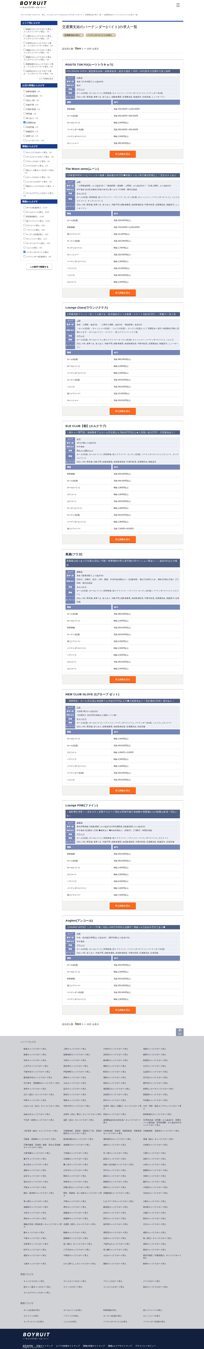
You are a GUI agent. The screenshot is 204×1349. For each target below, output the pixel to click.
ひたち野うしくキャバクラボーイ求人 (79, 1264)
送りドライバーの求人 (152, 1310)
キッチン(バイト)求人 (38, 243)
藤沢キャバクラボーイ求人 (154, 1182)
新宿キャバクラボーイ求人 (74, 1094)
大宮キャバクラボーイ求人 (35, 1213)
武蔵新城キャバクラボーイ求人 (116, 1193)
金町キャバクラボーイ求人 (114, 1145)
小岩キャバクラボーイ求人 (154, 1164)
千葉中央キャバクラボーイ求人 (37, 1072)
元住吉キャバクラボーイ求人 (155, 1193)
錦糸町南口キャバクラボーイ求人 (157, 1114)
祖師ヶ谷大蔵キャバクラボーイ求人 (118, 1164)
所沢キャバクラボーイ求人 (114, 1218)
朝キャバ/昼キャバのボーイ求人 (37, 1287)
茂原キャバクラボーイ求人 (154, 1244)
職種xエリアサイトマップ (120, 1346)
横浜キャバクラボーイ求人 (114, 1176)
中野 (79, 934)
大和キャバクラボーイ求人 (74, 1060)
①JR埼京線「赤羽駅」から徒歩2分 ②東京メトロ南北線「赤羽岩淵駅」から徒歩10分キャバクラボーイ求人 (162, 1122)
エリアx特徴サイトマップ (68, 1346)
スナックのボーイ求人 (38, 177)
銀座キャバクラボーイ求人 (35, 1049)
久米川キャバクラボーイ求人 (75, 1170)
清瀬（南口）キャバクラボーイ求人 (158, 1139)
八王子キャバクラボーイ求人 (36, 1066)
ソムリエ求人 (34, 248)
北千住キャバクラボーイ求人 (155, 1077)
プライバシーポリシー (145, 1346)
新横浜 (80, 572)
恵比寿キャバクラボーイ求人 (75, 1066)
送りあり (32, 118)
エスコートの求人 (31, 1316)
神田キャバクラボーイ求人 (114, 1066)
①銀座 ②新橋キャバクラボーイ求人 (40, 1139)
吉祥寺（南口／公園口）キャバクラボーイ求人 (122, 1107)
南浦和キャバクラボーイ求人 (75, 1218)
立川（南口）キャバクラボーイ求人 (39, 1094)
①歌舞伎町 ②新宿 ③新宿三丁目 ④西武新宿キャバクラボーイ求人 (82, 1132)
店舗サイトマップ (44, 1346)
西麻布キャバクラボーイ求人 (155, 1170)
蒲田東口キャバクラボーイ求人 (116, 1089)
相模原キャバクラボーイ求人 (36, 1207)
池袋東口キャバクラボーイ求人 (76, 1145)
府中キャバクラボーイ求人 (114, 1100)
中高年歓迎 (33, 109)
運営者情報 (28, 1346)
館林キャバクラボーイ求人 (154, 1264)
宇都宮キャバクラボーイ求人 (75, 1255)
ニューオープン (35, 140)
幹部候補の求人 (110, 1310)
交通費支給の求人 (72, 35)
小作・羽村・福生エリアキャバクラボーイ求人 (162, 1107)
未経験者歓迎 (34, 96)
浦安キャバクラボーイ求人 (35, 1255)
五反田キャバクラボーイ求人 (155, 1072)
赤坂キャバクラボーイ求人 (114, 1083)
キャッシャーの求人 (151, 1316)
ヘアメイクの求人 (71, 1316)
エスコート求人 (35, 225)
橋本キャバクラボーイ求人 (114, 1187)
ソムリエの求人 (70, 1322)
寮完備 (31, 114)
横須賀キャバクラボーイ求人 (115, 1207)
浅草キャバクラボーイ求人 (154, 1159)
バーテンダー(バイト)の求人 (99, 35)
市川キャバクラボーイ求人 (114, 1170)
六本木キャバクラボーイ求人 (115, 1049)
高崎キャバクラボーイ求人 (114, 1264)
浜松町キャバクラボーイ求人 (115, 1094)
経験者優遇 (33, 91)
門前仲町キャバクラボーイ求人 (76, 1072)
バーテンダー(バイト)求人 (37, 252)
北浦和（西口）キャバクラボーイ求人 (79, 1224)
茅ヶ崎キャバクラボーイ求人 (36, 1201)
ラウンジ (81, 89)
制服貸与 (32, 131)
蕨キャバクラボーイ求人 (34, 1232)
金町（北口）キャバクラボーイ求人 (78, 1120)
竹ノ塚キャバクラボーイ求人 (115, 1153)
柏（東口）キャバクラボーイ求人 (77, 1244)
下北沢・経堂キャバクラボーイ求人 (39, 1120)
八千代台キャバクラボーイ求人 (76, 1250)
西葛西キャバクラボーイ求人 (155, 1094)
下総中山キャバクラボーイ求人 (116, 1244)
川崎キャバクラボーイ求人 (154, 1176)
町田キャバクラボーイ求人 (114, 1072)
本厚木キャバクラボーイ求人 (75, 1182)
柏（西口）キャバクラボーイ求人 (157, 1238)
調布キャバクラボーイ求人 (74, 1077)
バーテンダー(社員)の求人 (154, 1322)
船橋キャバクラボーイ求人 (74, 1232)
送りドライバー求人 (38, 221)
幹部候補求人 (35, 216)
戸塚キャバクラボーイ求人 (74, 1201)
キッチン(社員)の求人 (112, 1316)
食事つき (32, 136)
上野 (79, 182)
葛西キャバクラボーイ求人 (74, 1100)
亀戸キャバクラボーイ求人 (35, 1159)
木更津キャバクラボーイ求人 (36, 1244)
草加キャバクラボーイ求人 (35, 1218)
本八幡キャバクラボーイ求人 (115, 1250)
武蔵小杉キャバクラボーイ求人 (76, 1187)
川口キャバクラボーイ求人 (154, 1224)
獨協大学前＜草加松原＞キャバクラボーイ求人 (43, 1225)
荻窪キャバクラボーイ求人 (114, 1159)
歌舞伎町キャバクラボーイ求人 (76, 1054)
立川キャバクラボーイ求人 (154, 1066)
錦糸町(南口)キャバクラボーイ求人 (78, 1139)
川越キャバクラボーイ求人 (154, 1213)
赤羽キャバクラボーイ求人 (35, 1089)
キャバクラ (82, 193)
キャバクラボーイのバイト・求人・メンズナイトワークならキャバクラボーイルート (52, 15)
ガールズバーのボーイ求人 (40, 157)
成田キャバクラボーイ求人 (154, 1232)
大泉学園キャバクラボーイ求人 (37, 1153)
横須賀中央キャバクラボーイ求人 (38, 1077)
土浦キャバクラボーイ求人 (35, 1264)
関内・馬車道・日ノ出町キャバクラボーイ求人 (82, 1194)
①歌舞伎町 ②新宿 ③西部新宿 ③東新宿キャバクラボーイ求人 (122, 1132)
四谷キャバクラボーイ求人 (114, 1114)
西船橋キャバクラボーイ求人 (75, 1238)
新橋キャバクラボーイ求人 (35, 1054)
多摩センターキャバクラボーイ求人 (158, 1089)
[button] (81, 35)
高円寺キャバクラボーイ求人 (155, 1083)
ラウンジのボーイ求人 (38, 161)
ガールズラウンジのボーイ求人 (37, 1293)
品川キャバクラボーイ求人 (74, 1089)
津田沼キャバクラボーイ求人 (115, 1232)
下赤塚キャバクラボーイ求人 (75, 1153)
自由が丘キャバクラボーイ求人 (37, 1114)
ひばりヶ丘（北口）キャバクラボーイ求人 (42, 1106)
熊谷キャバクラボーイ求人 (154, 1218)
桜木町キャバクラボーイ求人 (155, 1207)
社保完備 (32, 127)
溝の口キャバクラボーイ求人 (36, 1182)
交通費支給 (31, 123)
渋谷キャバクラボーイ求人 (35, 1060)
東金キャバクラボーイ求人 (154, 1250)
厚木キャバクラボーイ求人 (74, 1207)
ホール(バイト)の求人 (72, 1310)
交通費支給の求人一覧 (93, 15)
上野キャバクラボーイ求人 (74, 1049)
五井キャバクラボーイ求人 (35, 1176)
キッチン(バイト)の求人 (34, 1322)
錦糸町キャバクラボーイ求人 (115, 1060)
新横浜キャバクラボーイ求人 (115, 1182)
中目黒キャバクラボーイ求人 (155, 1100)
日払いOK (32, 100)
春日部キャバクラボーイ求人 (115, 1224)
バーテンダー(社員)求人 (38, 257)
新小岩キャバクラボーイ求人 (36, 1164)
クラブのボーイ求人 (37, 166)
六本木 (80, 78)
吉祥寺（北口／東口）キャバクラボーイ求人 (82, 1114)
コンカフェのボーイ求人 (39, 182)
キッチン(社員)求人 (37, 234)
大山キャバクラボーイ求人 (74, 1083)
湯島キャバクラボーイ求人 (35, 1170)
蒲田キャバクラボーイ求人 (114, 1077)
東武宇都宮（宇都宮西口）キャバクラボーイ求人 (162, 1256)
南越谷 (80, 823)
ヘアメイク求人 (35, 230)
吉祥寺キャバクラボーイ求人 (115, 1054)
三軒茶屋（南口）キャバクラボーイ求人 (41, 1131)
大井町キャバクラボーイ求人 (155, 1145)
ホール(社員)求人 (36, 208)
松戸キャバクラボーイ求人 (35, 1250)
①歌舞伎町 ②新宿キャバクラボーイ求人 (161, 1131)
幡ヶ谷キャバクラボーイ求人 (75, 1164)
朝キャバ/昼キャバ (85, 450)
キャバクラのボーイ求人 (39, 152)
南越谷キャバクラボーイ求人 (75, 1213)
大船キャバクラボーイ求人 (154, 1201)
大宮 (79, 707)
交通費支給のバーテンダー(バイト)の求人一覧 (120, 15)
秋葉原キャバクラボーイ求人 (155, 1060)
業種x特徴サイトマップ (94, 1346)
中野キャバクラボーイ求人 (35, 1100)
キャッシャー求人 (36, 239)
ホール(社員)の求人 (32, 1310)
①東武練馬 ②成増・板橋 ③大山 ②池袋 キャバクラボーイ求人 (43, 1146)
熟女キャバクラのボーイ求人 (155, 1287)
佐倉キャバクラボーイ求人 (114, 1238)
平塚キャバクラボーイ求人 (35, 1187)
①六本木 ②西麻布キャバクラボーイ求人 (42, 1083)
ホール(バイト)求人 (37, 212)
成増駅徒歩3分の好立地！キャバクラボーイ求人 (122, 1121)
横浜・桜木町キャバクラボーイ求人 (39, 1193)
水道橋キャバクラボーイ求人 (75, 1159)
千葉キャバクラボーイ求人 (35, 1238)
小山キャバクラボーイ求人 (114, 1255)
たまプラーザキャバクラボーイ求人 (118, 1201)
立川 (79, 439)
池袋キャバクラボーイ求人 (154, 1049)
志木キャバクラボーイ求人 (114, 1213)
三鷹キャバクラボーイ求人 (154, 1153)
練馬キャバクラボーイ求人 (154, 1054)
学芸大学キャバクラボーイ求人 (76, 1106)
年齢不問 (32, 105)
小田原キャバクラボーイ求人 (155, 1187)
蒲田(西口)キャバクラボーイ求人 (117, 1139)
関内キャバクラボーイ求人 (74, 1176)
